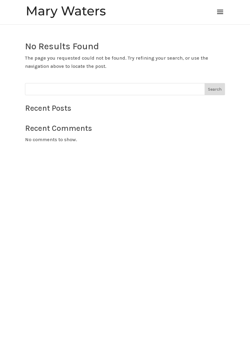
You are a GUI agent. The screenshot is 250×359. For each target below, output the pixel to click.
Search (215, 89)
